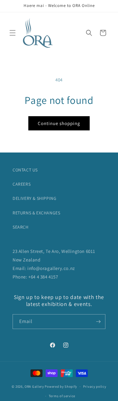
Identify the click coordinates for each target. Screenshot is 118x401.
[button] (13, 33)
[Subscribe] (98, 321)
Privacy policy (94, 386)
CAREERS (22, 184)
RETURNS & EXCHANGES (36, 213)
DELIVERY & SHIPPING (34, 198)
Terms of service (62, 396)
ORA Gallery (34, 386)
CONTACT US (25, 170)
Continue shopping (59, 123)
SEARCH (21, 227)
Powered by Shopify (61, 386)
